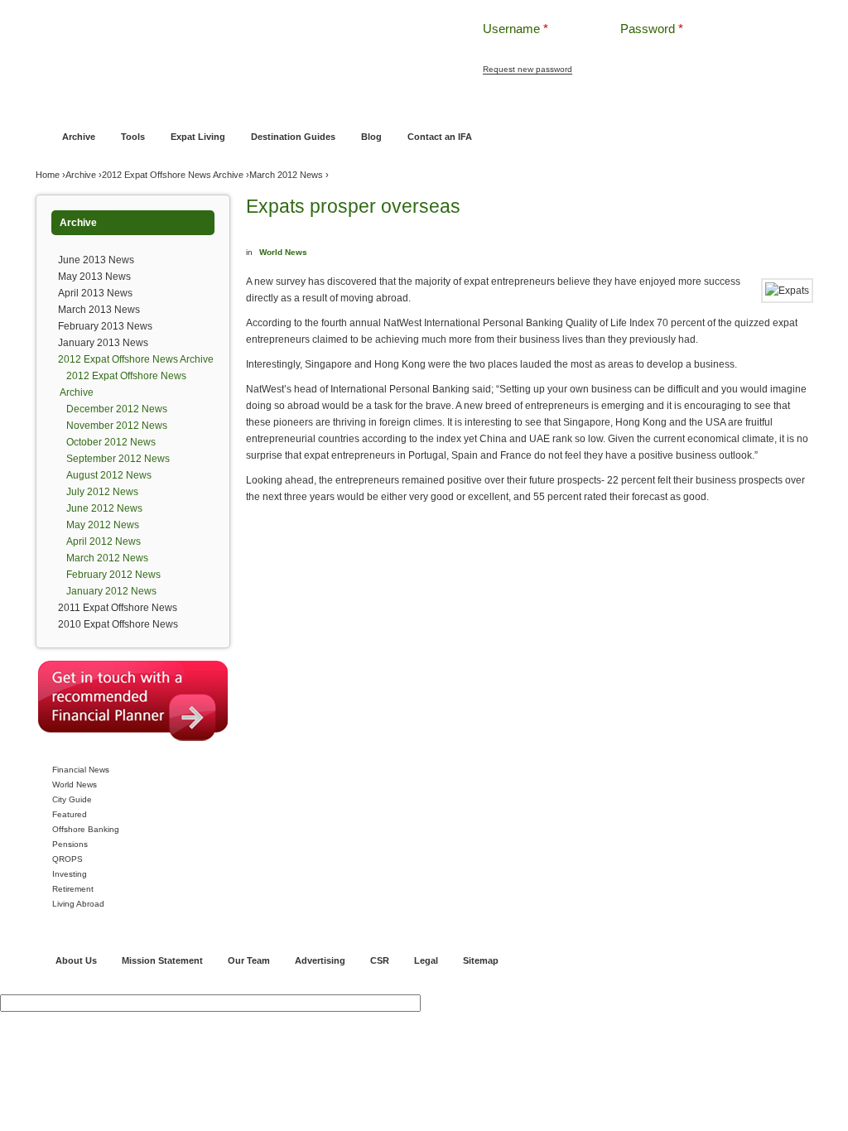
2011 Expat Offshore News (117, 608)
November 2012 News (116, 425)
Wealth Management (467, 105)
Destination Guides (293, 137)
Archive (78, 137)
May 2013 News (94, 276)
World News (74, 784)
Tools (133, 137)
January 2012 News (111, 591)
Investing (69, 873)
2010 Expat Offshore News (118, 624)
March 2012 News (286, 175)
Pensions (70, 844)
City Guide (72, 799)
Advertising (320, 960)
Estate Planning (558, 105)
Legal (426, 960)
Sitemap (481, 960)
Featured (69, 814)
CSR (379, 960)
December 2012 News (116, 409)
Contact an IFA (439, 137)
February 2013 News (105, 326)
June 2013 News (96, 260)
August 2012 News (109, 475)
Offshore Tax (633, 105)
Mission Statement (162, 960)
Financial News (80, 769)
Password (651, 28)
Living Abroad (78, 903)
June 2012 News (104, 508)
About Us (76, 960)
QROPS (67, 859)
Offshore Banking (208, 105)
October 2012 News (111, 442)
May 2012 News (102, 525)
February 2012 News (113, 574)
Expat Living (198, 137)
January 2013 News (103, 343)
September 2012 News (118, 458)
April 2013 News (95, 293)
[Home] (232, 41)
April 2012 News (103, 541)
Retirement (73, 888)
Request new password (527, 69)
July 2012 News (102, 492)
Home (59, 105)
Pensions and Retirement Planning (335, 105)
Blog (371, 137)
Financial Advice (120, 105)
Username (515, 28)
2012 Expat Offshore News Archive (172, 175)
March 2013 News (99, 309)
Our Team (249, 960)
